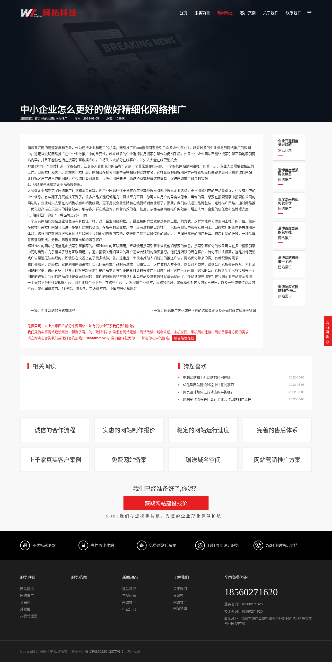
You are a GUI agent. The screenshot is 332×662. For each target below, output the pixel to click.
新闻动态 (225, 13)
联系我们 (293, 13)
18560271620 (252, 603)
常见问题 (288, 145)
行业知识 (129, 609)
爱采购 (25, 602)
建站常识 (289, 262)
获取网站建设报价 (166, 503)
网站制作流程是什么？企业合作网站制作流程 (217, 399)
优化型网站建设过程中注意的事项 (208, 384)
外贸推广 (27, 609)
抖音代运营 (28, 615)
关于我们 (271, 13)
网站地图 (180, 608)
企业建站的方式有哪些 (58, 310)
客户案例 (248, 13)
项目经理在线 (184, 337)
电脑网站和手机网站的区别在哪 (207, 377)
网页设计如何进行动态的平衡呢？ (208, 391)
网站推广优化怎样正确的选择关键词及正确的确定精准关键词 (210, 310)
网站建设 (27, 588)
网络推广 (61, 118)
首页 (183, 13)
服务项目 (202, 13)
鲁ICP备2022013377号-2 (104, 651)
